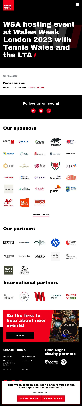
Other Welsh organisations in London (9, 363)
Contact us (7, 369)
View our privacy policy (41, 392)
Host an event (27, 361)
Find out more (41, 214)
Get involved (7, 356)
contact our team (37, 87)
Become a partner (28, 356)
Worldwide (25, 369)
